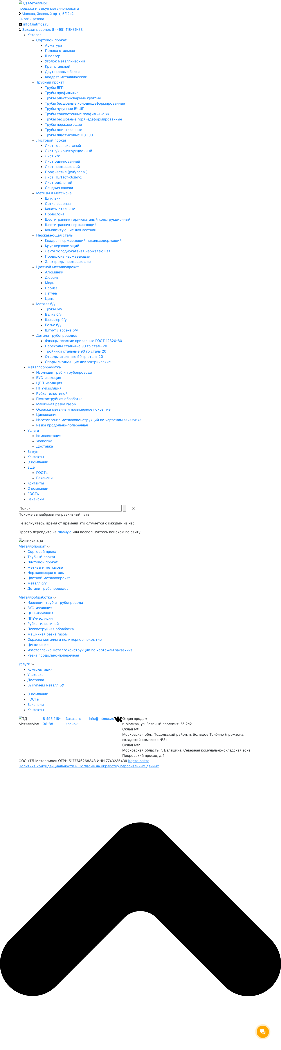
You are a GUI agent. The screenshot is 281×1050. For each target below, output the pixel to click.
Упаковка (44, 441)
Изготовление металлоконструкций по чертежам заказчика (88, 420)
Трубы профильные (61, 93)
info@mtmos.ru (101, 718)
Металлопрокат (32, 546)
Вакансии (44, 478)
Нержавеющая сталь (54, 235)
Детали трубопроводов (56, 335)
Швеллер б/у (56, 319)
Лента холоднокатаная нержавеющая (77, 251)
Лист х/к (52, 156)
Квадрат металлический (66, 77)
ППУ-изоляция (48, 388)
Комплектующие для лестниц (70, 230)
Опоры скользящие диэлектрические (78, 362)
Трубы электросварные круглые (73, 98)
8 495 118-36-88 (52, 721)
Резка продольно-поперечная (62, 425)
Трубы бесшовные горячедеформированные (83, 119)
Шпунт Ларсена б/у (61, 330)
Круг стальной (57, 66)
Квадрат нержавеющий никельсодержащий (83, 240)
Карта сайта (138, 761)
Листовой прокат (51, 140)
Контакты (35, 457)
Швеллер (52, 56)
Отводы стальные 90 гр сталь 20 (74, 356)
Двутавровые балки (62, 71)
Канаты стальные (60, 209)
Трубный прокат (50, 82)
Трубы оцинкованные (63, 129)
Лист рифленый (58, 182)
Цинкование (46, 414)
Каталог (34, 35)
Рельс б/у (53, 325)
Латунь (51, 293)
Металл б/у (46, 304)
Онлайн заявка (31, 19)
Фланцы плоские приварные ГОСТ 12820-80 (83, 340)
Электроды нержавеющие (68, 261)
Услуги (33, 430)
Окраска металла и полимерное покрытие (73, 409)
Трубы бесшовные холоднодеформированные (85, 103)
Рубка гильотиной (52, 393)
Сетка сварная (58, 203)
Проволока (54, 214)
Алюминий (54, 272)
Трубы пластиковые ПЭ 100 (69, 135)
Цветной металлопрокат (57, 267)
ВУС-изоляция (48, 377)
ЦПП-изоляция (49, 383)
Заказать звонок (73, 721)
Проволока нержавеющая (67, 256)
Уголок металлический (65, 61)
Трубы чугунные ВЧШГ (64, 108)
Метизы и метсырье (54, 193)
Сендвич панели (59, 188)
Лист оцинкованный (62, 161)
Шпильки (53, 198)
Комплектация (48, 435)
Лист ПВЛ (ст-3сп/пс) (64, 177)
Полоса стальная (60, 50)
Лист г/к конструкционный (68, 151)
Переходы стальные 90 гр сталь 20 (76, 346)
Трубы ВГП (54, 87)
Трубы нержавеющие (63, 124)
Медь (49, 282)
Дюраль (52, 277)
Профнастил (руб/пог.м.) (66, 172)
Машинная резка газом (56, 404)
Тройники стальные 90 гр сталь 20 (75, 351)
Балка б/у (53, 314)
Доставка (44, 446)
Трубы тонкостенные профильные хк (77, 114)
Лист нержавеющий (62, 166)
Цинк (49, 298)
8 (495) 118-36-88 (67, 29)
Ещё (31, 467)
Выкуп (32, 451)
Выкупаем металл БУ (45, 685)
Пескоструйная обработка (59, 399)
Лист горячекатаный (63, 145)
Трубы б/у (53, 309)
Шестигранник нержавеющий (71, 224)
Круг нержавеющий (62, 246)
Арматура (53, 45)
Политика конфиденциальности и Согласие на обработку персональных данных (89, 766)
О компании (37, 462)
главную (65, 532)
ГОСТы (42, 472)
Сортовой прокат (51, 40)
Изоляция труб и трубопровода (64, 372)
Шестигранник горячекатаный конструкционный (87, 219)
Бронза (51, 288)
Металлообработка (44, 367)
